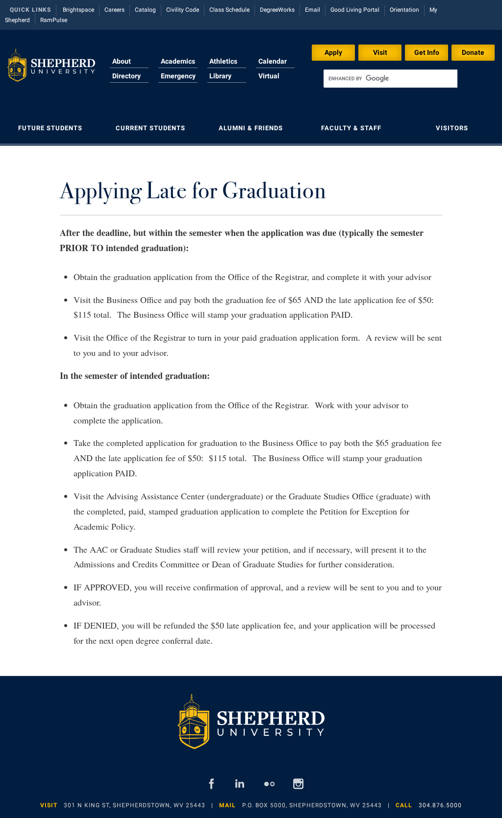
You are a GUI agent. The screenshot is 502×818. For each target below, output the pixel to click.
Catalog (145, 9)
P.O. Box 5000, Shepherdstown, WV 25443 (312, 805)
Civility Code (182, 9)
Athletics (223, 61)
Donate (473, 52)
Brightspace (78, 9)
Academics (178, 61)
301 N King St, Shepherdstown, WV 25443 (134, 805)
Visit (380, 52)
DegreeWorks (277, 9)
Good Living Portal (354, 9)
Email (312, 9)
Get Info (426, 52)
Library (220, 76)
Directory (126, 76)
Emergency (178, 76)
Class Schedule (229, 9)
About (121, 61)
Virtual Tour (268, 82)
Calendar (272, 61)
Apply (333, 52)
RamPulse (53, 20)
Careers (114, 9)
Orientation (404, 9)
